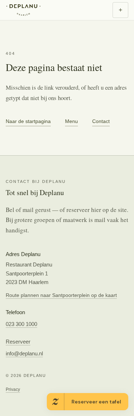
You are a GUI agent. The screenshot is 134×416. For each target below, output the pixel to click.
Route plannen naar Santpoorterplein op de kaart (61, 295)
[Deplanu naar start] (24, 10)
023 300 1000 (21, 324)
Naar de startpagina (28, 121)
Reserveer (18, 342)
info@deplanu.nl (24, 353)
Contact (101, 121)
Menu (71, 121)
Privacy (13, 389)
